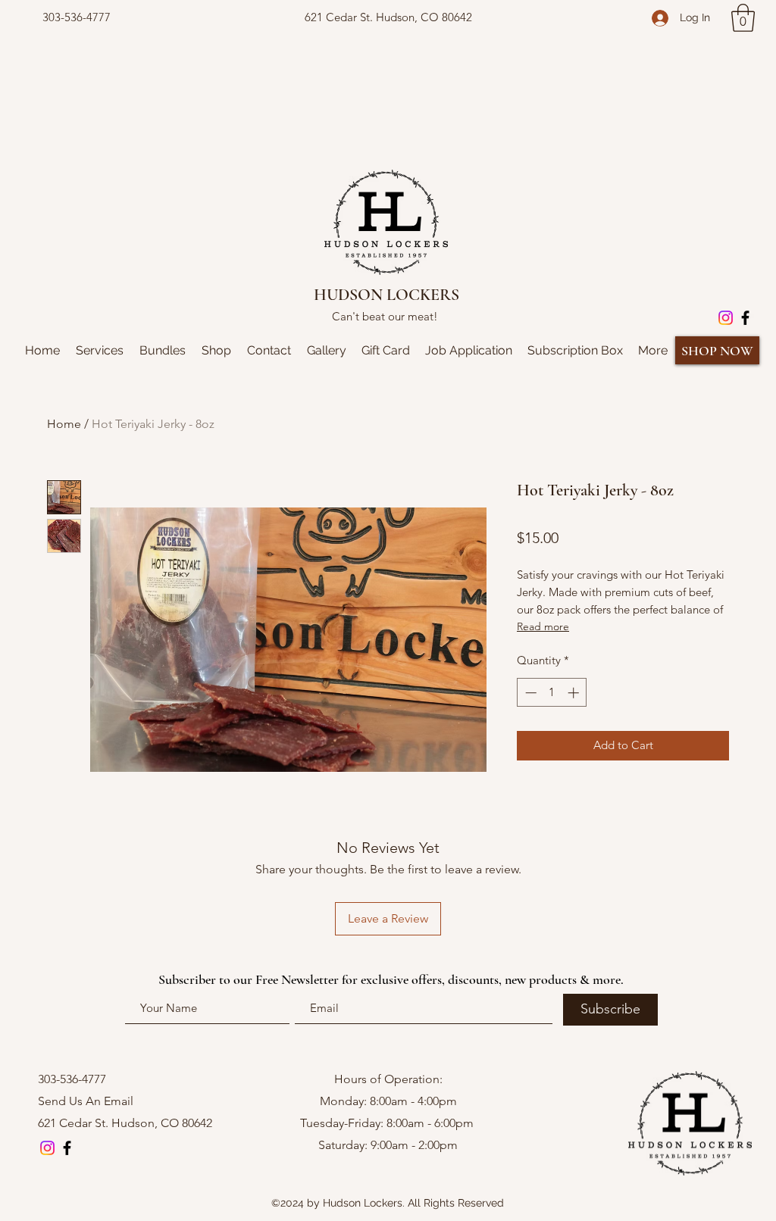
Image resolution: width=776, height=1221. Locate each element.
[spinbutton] (552, 693)
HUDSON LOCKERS (386, 294)
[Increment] (575, 693)
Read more (543, 626)
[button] (743, 18)
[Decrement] (529, 693)
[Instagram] (725, 317)
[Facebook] (745, 317)
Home (64, 424)
